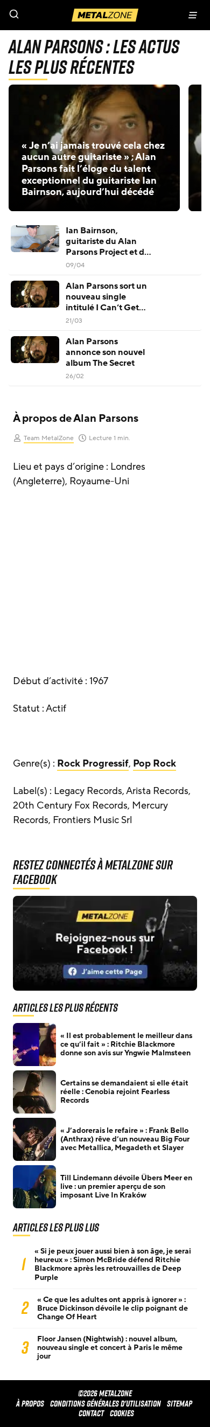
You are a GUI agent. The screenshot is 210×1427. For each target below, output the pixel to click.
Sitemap (179, 1403)
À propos (30, 1403)
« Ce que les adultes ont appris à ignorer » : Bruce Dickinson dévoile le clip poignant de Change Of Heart (112, 1308)
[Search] (52, 15)
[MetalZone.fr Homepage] (105, 15)
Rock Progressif (93, 763)
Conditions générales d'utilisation (105, 1403)
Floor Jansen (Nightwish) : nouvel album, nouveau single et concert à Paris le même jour (110, 1348)
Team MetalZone (49, 438)
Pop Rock (154, 763)
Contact (91, 1413)
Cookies (122, 1413)
